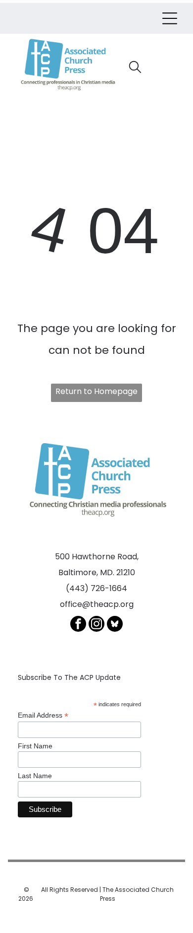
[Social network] (115, 625)
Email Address (43, 715)
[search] (135, 68)
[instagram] (96, 625)
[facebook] (78, 625)
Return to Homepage (96, 391)
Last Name (35, 776)
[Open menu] (169, 18)
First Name (35, 746)
